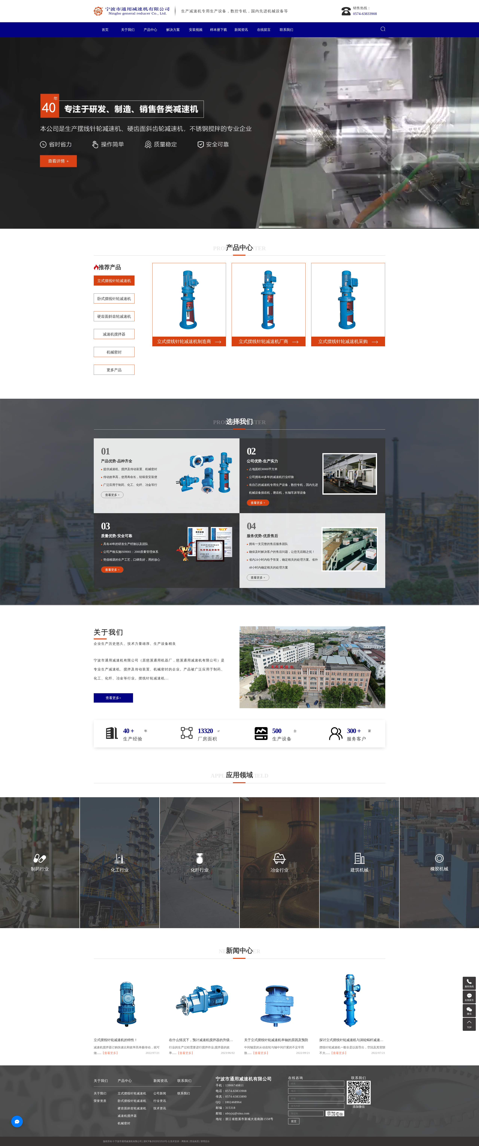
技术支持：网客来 (179, 1141)
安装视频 (195, 30)
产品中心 (150, 30)
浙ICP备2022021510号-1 (156, 1141)
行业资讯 (159, 1100)
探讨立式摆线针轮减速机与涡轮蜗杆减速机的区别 (356, 1040)
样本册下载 (218, 30)
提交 (293, 1121)
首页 (105, 30)
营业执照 (194, 1141)
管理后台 (205, 1141)
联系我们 (286, 30)
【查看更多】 (110, 1053)
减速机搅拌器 (114, 334)
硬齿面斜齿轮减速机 (114, 316)
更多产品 (114, 370)
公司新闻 (159, 1093)
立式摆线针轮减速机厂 (263, 341)
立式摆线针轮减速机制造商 (343, 341)
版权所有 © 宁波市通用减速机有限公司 (122, 1141)
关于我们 (128, 30)
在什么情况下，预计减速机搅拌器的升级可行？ (204, 1040)
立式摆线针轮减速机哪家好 (184, 341)
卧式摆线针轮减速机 (114, 299)
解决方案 (173, 30)
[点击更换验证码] (335, 1113)
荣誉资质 (100, 1100)
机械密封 (114, 352)
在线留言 (264, 30)
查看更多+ (113, 698)
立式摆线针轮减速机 (114, 281)
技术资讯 (159, 1108)
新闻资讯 (241, 30)
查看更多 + (112, 495)
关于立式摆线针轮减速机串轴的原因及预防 (276, 1040)
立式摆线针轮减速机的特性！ (116, 1040)
